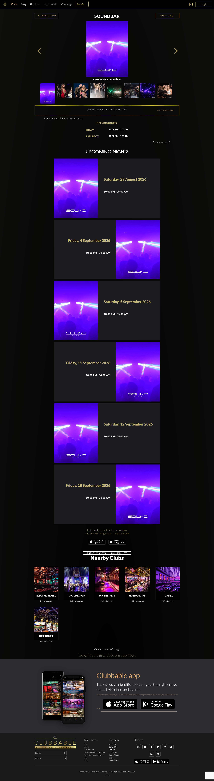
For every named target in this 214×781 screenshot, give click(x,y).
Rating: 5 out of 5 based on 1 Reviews (63, 118)
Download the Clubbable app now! (107, 655)
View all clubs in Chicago (107, 649)
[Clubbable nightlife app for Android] (117, 544)
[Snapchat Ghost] (171, 746)
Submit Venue (114, 755)
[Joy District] (107, 579)
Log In (204, 4)
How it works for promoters (94, 752)
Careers (112, 750)
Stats (111, 758)
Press (86, 758)
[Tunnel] (168, 579)
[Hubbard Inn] (137, 579)
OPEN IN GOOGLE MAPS (165, 110)
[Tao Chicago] (76, 579)
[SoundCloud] (164, 746)
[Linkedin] (151, 754)
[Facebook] (151, 746)
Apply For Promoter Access (94, 755)
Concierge (66, 4)
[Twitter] (158, 746)
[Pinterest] (158, 754)
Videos (86, 747)
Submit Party (114, 760)
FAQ (85, 760)
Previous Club (48, 15)
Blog (23, 4)
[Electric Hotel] (46, 579)
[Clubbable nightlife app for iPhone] (97, 544)
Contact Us (113, 747)
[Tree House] (46, 619)
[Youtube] (144, 746)
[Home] (5, 4)
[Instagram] (138, 746)
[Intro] (107, 776)
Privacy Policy (108, 772)
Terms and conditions (89, 772)
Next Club (165, 15)
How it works (50, 4)
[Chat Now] (191, 4)
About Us (35, 4)
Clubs (14, 4)
